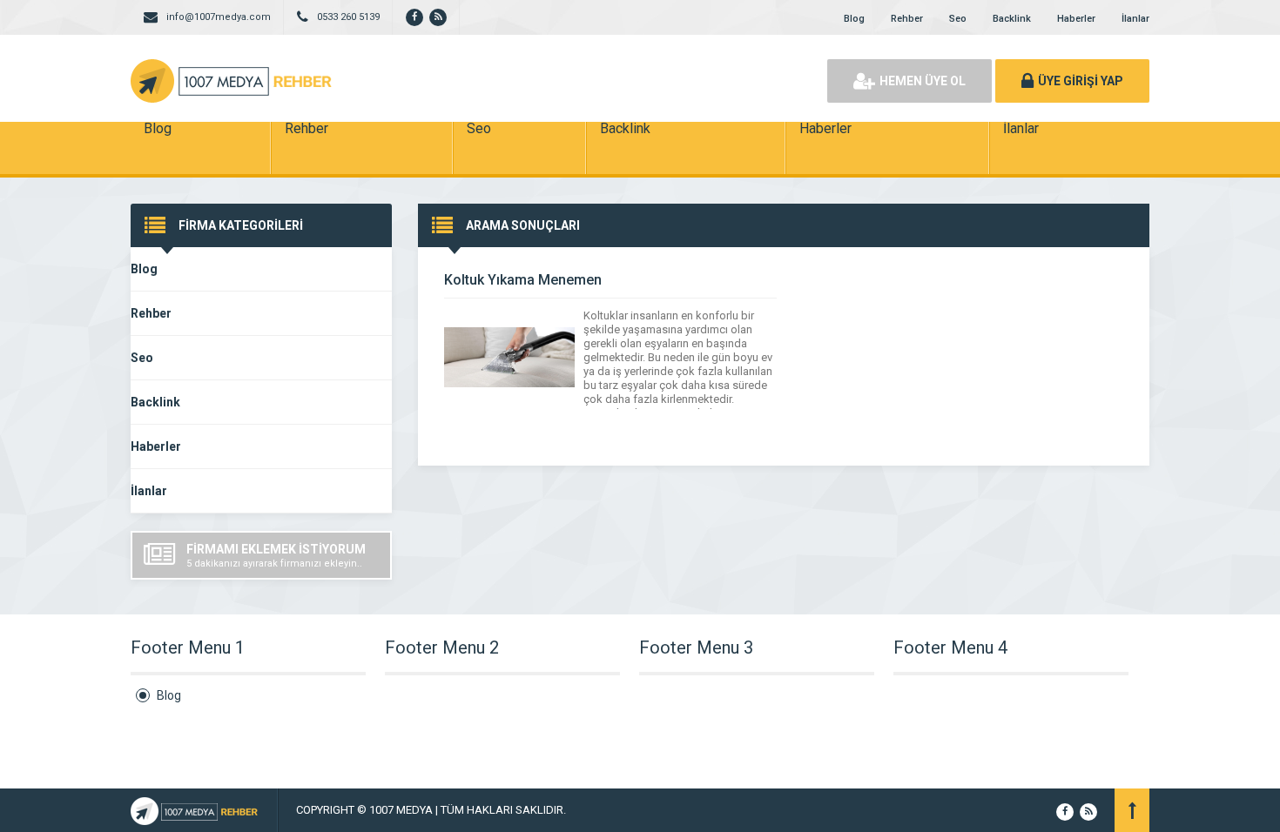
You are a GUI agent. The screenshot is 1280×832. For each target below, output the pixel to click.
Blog (854, 18)
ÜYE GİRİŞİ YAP (1080, 81)
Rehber (907, 18)
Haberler (1076, 18)
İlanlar (1135, 18)
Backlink (1012, 18)
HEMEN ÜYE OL (922, 81)
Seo (958, 18)
